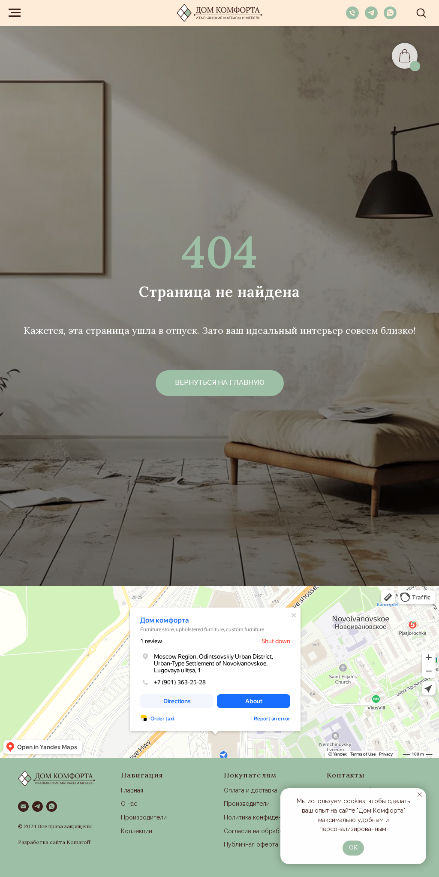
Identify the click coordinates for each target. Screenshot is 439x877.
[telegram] (371, 17)
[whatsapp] (390, 17)
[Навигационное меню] (15, 13)
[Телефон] (352, 17)
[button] (421, 12)
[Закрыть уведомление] (419, 794)
